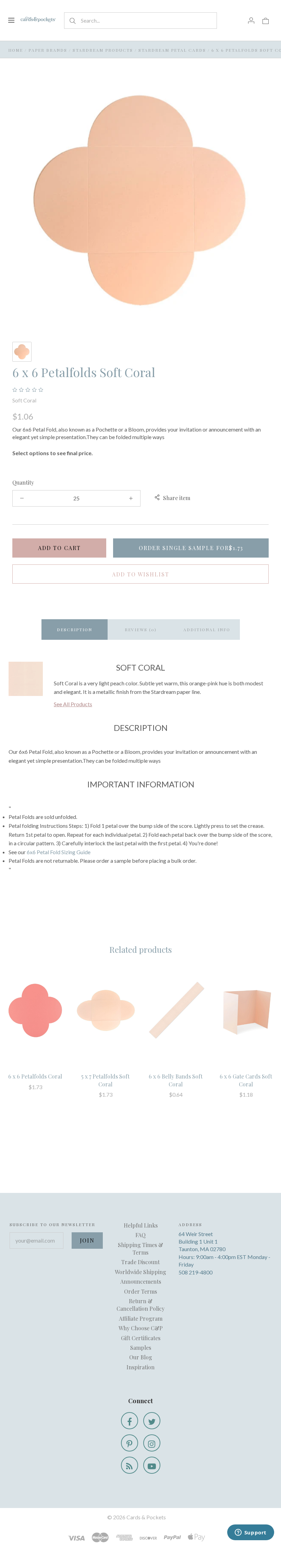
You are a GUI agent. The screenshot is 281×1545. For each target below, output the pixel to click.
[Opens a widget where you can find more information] (250, 1533)
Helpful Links (141, 1225)
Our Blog (140, 1357)
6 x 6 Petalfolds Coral (35, 1076)
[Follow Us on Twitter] (151, 1420)
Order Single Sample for (191, 547)
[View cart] (265, 20)
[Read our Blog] (129, 1465)
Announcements (140, 1281)
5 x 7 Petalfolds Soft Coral (105, 1080)
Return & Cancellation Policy (140, 1304)
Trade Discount (140, 1262)
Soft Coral (24, 400)
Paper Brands (47, 50)
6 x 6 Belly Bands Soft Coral (176, 1080)
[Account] (251, 20)
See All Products (73, 704)
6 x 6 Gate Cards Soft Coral (246, 1080)
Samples (140, 1347)
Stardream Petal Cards (172, 50)
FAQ (140, 1234)
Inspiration (140, 1367)
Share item (176, 497)
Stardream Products (103, 50)
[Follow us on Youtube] (151, 1465)
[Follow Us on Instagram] (151, 1442)
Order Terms (140, 1291)
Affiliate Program (140, 1318)
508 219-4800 (195, 1272)
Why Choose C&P (141, 1328)
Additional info (206, 629)
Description (74, 629)
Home (15, 50)
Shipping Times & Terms (140, 1248)
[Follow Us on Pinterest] (129, 1442)
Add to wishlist (140, 574)
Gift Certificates (140, 1338)
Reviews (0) (141, 629)
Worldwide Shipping (140, 1271)
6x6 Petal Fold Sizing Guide (58, 852)
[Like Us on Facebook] (129, 1420)
